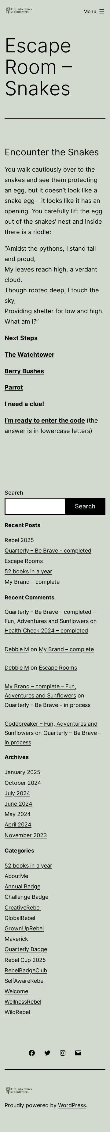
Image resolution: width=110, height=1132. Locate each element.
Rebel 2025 (19, 540)
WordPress (72, 1105)
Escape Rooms (24, 561)
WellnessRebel (23, 1001)
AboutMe (16, 876)
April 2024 (18, 824)
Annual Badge (22, 886)
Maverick (16, 939)
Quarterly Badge (26, 949)
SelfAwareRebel (25, 981)
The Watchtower (29, 354)
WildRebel (17, 1012)
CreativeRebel (23, 907)
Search (14, 492)
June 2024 (18, 803)
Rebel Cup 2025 (25, 960)
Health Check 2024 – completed (46, 630)
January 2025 (22, 772)
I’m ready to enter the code (45, 420)
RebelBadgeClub (26, 970)
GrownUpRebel (24, 928)
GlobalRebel (20, 918)
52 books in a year (28, 571)
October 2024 (23, 783)
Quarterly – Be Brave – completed (48, 550)
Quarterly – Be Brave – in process (47, 705)
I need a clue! (24, 404)
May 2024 (18, 814)
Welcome (16, 991)
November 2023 (26, 835)
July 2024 (17, 793)
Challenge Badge (26, 897)
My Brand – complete (32, 582)
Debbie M (17, 649)
